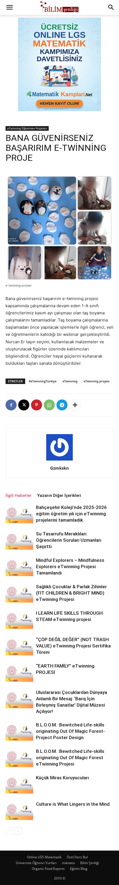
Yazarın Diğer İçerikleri (59, 495)
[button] (9, 7)
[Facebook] (11, 404)
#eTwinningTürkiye (42, 381)
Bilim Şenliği (89, 863)
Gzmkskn (59, 468)
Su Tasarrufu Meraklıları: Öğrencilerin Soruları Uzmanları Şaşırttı (68, 540)
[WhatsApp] (49, 404)
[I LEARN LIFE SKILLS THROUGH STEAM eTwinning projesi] (19, 619)
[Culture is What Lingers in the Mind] (19, 810)
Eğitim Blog (78, 868)
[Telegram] (62, 404)
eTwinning (70, 381)
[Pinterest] (36, 404)
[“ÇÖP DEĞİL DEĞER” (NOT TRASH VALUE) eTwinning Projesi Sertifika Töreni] (19, 645)
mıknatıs (68, 863)
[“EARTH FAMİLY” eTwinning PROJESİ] (19, 672)
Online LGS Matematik (44, 857)
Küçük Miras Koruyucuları (62, 777)
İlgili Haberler (19, 495)
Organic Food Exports (48, 868)
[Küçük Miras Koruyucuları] (19, 784)
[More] (75, 404)
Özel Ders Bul (77, 857)
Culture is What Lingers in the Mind (73, 804)
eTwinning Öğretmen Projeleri (27, 128)
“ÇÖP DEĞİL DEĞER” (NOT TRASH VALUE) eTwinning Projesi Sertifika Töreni (73, 646)
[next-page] (17, 830)
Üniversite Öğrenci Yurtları (36, 863)
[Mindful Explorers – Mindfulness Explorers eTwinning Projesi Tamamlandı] (19, 566)
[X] (23, 404)
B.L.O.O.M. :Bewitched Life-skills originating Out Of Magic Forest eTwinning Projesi (70, 757)
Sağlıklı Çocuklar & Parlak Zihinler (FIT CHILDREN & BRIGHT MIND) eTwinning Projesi (71, 593)
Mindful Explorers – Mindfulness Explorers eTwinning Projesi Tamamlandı (70, 566)
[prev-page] (9, 830)
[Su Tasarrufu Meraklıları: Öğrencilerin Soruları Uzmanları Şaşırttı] (19, 540)
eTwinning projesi (96, 381)
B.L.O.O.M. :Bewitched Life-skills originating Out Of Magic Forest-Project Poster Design (70, 731)
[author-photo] (59, 460)
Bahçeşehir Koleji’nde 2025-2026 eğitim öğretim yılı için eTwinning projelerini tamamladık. (71, 514)
